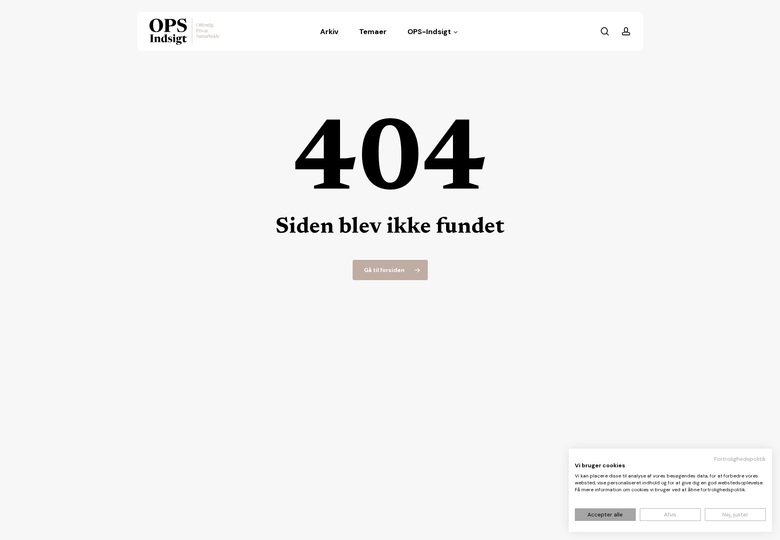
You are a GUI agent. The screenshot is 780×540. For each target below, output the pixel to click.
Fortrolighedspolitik (740, 458)
